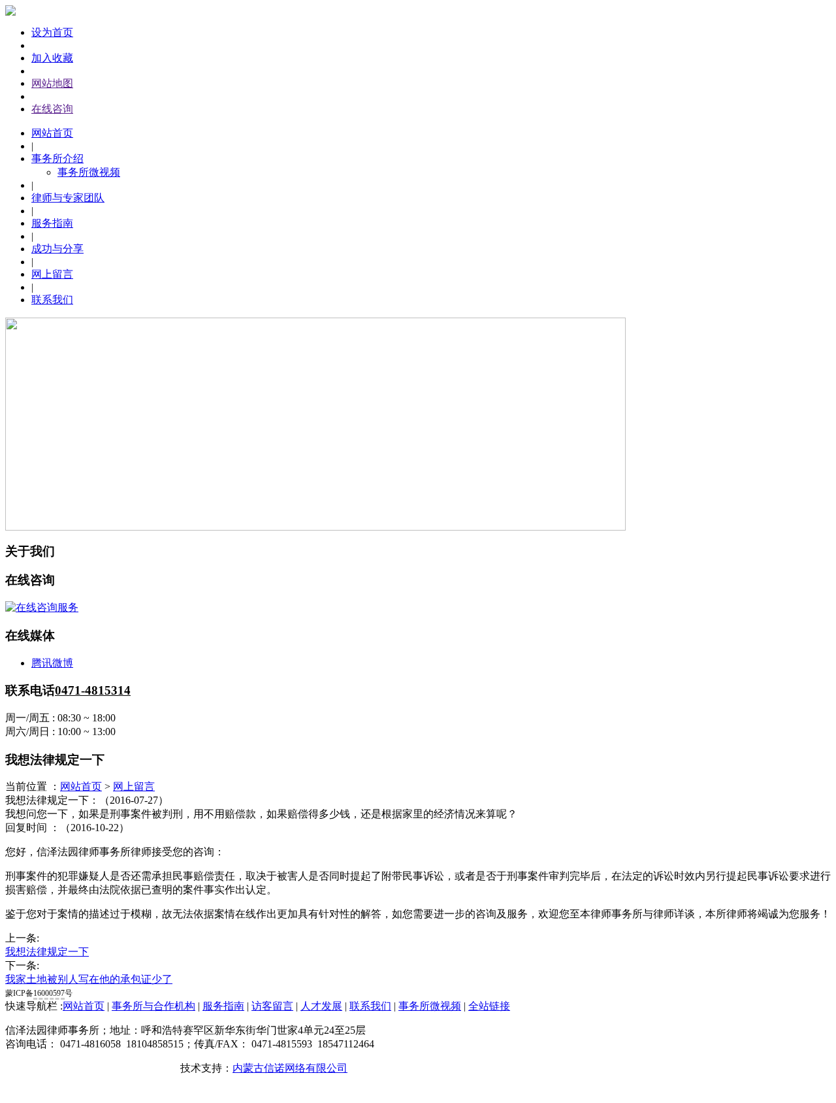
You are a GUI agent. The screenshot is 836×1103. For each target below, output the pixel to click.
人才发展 (321, 1006)
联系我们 (52, 299)
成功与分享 (57, 248)
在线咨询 (52, 108)
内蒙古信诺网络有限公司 (290, 1068)
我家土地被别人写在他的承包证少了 (88, 979)
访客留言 (272, 1006)
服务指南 (52, 223)
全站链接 (489, 1006)
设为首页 (52, 32)
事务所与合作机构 (153, 1006)
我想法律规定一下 (47, 951)
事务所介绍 (57, 158)
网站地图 (52, 83)
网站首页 (52, 133)
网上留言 (52, 274)
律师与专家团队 (67, 197)
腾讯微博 (52, 662)
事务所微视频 (88, 172)
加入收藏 (52, 57)
